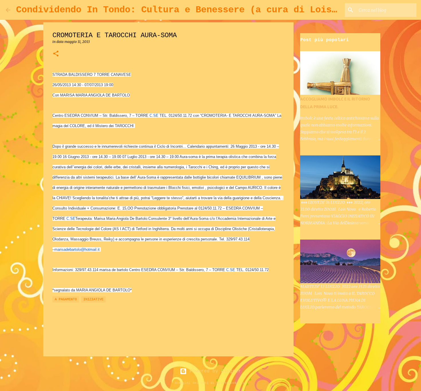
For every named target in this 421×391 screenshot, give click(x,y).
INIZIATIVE (93, 299)
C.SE (153, 115)
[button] (55, 54)
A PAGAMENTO (66, 299)
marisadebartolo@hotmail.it (77, 249)
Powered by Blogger (214, 371)
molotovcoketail (232, 383)
